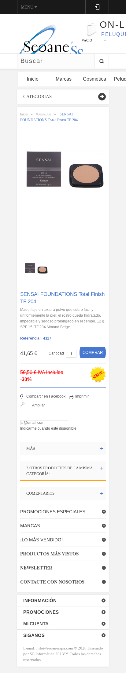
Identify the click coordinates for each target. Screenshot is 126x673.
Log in (97, 7)
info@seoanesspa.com (54, 648)
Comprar (93, 352)
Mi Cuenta (36, 623)
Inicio (24, 114)
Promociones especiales (52, 511)
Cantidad (56, 353)
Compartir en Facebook (45, 396)
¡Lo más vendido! (41, 539)
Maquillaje (43, 114)
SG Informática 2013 (47, 654)
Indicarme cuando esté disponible (48, 428)
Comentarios (40, 493)
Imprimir (82, 396)
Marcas (30, 525)
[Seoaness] (47, 33)
